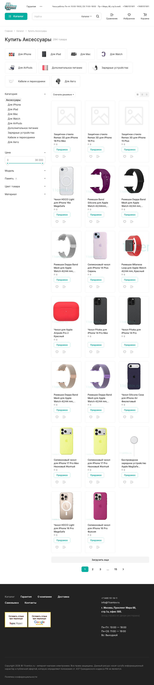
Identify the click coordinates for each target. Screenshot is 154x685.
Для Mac (13, 113)
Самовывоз (12, 602)
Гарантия (26, 596)
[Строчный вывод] (142, 94)
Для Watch (14, 118)
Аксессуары (13, 99)
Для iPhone (14, 104)
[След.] (123, 569)
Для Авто (13, 142)
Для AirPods (15, 123)
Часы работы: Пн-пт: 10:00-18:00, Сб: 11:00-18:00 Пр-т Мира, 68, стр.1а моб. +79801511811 (93, 6)
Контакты (30, 602)
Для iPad (13, 109)
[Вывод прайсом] (146, 94)
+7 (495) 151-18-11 (109, 598)
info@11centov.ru (110, 602)
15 (115, 569)
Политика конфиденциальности (21, 677)
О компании (45, 596)
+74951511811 (143, 6)
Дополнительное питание (23, 127)
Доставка (63, 596)
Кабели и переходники (21, 137)
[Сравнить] (64, 156)
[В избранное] (57, 156)
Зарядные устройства (21, 132)
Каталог (10, 596)
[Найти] (97, 16)
